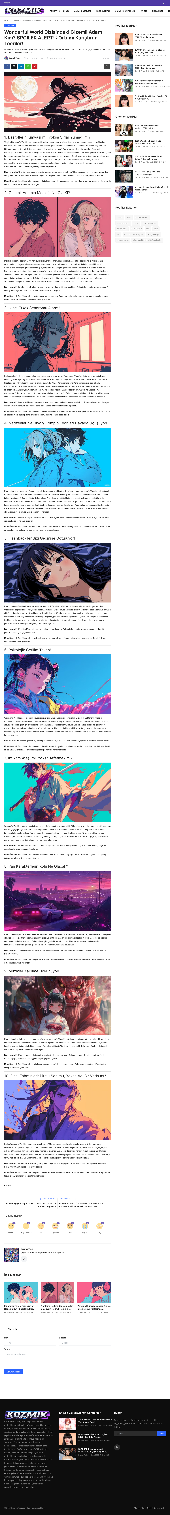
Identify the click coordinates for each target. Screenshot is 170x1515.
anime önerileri (123, 223)
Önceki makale (49, 1199)
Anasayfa (55, 11)
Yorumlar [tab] (13, 1329)
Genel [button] (66, 11)
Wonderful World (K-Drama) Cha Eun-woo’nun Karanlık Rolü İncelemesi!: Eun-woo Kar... (81, 1205)
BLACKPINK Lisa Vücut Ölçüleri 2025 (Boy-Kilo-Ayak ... (149, 35)
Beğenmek (11, 1233)
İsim (6, 1337)
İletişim (7, 2)
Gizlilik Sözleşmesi (155, 1508)
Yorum (7, 1349)
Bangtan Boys (153, 234)
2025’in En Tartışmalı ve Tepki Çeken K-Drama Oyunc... (148, 157)
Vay (99, 1233)
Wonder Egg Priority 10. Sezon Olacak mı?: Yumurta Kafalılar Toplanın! (31, 1205)
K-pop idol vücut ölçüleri (133, 234)
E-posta (62, 1337)
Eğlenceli (55, 1233)
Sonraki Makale (66, 1199)
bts (118, 234)
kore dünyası (136, 229)
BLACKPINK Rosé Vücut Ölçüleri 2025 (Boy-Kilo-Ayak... (149, 66)
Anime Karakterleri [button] (125, 11)
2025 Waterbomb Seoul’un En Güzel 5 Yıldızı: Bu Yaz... (148, 142)
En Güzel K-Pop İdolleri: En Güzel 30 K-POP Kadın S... (151, 97)
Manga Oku (139, 1508)
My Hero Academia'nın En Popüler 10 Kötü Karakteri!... (151, 188)
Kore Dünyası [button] (103, 11)
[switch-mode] (163, 3)
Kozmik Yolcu (27, 1249)
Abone (161, 1433)
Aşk (40, 1233)
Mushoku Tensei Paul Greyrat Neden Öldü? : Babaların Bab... (19, 1307)
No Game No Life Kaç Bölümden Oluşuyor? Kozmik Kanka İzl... (57, 1307)
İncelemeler (26, 20)
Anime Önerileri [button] (82, 11)
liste (148, 229)
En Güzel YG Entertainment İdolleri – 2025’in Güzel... (147, 126)
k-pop (136, 223)
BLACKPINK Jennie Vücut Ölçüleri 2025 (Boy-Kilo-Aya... (150, 51)
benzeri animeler (142, 217)
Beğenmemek (26, 1233)
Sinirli (70, 1233)
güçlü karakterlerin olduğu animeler (147, 240)
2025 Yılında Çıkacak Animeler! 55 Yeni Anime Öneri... (95, 1420)
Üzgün (84, 1233)
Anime (16, 20)
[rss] (117, 1447)
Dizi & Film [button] (157, 11)
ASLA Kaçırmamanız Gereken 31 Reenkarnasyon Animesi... (149, 82)
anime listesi (122, 229)
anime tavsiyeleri (149, 223)
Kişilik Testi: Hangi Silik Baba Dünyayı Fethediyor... (147, 173)
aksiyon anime (123, 240)
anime (119, 217)
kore (156, 229)
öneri (129, 217)
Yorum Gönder (13, 1371)
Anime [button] (144, 11)
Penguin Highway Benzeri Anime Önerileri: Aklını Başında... (93, 1307)
